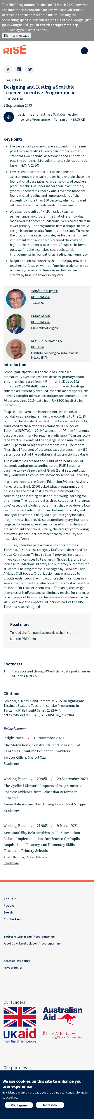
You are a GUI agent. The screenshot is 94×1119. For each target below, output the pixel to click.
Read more (11, 763)
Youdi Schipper (44, 291)
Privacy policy (13, 968)
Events (8, 912)
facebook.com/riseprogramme (40, 943)
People (8, 905)
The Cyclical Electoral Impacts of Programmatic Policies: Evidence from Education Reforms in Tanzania (42, 791)
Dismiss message (17, 35)
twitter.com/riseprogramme (35, 937)
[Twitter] (30, 69)
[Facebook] (7, 69)
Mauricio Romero (46, 341)
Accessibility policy (16, 961)
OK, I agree (18, 1105)
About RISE (11, 899)
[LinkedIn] (18, 69)
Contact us (12, 919)
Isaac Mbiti (40, 316)
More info (50, 1105)
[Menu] (86, 51)
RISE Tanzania (40, 297)
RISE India (37, 347)
